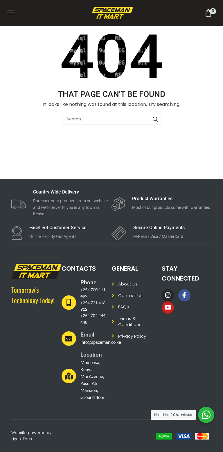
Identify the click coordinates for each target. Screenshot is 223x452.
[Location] (69, 376)
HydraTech (21, 439)
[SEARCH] (155, 119)
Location (91, 354)
